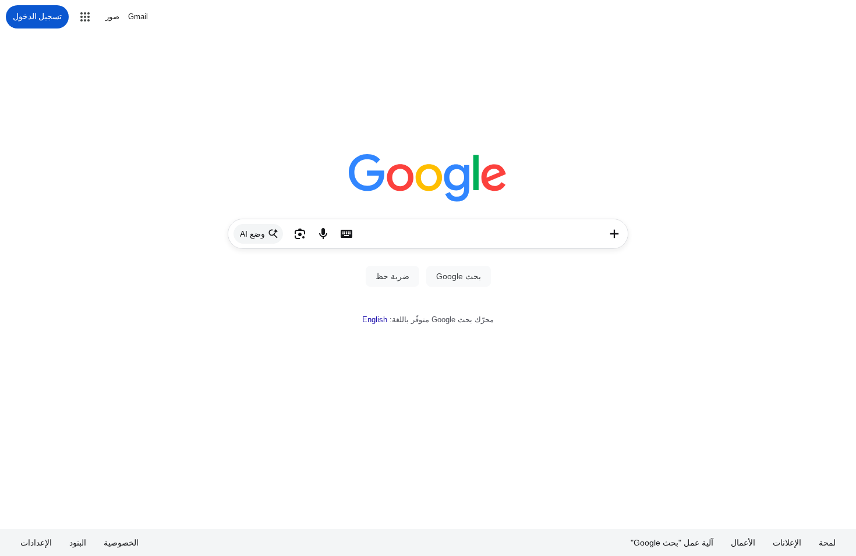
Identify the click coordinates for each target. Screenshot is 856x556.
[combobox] (479, 233)
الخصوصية (121, 542)
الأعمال (743, 542)
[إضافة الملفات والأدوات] (614, 233)
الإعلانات (787, 542)
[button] (85, 16)
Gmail (138, 16)
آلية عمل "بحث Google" (672, 542)
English (374, 319)
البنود (77, 542)
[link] (258, 233)
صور (112, 16)
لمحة (827, 542)
